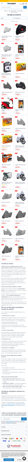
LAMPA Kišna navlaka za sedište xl (6, 110)
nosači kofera (19, 404)
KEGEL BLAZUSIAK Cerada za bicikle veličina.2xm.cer (7, 183)
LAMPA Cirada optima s (6, 128)
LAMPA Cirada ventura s (19, 238)
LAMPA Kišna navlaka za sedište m (19, 55)
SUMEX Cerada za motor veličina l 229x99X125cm (19, 203)
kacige (5, 405)
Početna (5, 10)
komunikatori (11, 405)
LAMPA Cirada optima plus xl (7, 92)
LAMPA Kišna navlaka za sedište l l (19, 257)
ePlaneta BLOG (9, 421)
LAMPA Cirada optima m (6, 256)
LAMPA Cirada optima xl (6, 221)
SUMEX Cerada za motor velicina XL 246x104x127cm (20, 183)
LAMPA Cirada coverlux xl (20, 92)
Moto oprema (20, 10)
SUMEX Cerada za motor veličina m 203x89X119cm (6, 74)
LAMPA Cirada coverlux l (6, 164)
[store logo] (11, 3)
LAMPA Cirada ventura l (6, 202)
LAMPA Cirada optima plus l (20, 164)
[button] (21, 4)
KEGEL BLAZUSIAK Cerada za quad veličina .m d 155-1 (7, 55)
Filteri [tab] (2, 18)
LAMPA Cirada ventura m (6, 145)
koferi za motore (11, 404)
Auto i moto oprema (12, 10)
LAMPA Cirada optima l (19, 221)
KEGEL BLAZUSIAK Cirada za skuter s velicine (7, 37)
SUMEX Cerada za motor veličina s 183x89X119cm (19, 146)
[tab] (14, 427)
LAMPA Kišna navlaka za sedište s (19, 110)
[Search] (25, 7)
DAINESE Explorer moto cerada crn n (19, 37)
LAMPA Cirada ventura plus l (20, 128)
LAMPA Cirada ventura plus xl (7, 238)
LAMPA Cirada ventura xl (19, 73)
